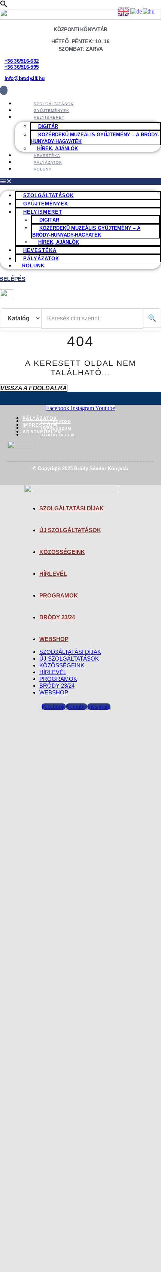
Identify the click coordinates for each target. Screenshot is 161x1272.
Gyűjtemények (45, 204)
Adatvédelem (42, 432)
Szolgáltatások (48, 195)
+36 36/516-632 (21, 61)
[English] (124, 11)
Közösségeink (62, 552)
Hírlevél (53, 573)
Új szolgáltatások (70, 530)
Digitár (48, 126)
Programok (58, 595)
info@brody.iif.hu (24, 78)
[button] (3, 5)
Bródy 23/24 (57, 617)
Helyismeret (49, 117)
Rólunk (43, 169)
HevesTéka (40, 250)
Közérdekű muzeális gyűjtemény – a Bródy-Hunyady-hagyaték (95, 138)
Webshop (54, 639)
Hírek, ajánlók (58, 242)
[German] (136, 11)
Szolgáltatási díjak (71, 508)
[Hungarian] (149, 11)
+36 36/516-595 (21, 67)
